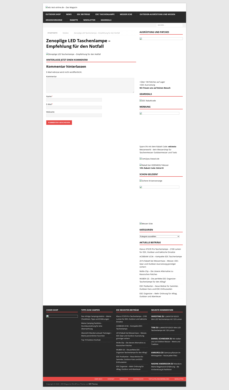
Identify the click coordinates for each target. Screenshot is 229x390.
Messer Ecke (126, 14)
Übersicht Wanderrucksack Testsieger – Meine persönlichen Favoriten (96, 334)
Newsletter (89, 20)
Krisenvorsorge (54, 20)
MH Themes (93, 384)
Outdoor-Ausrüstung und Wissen (157, 14)
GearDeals (106, 20)
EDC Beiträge (83, 14)
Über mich (98, 379)
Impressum (124, 379)
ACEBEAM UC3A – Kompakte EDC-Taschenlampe (161, 256)
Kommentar (51, 76)
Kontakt (111, 379)
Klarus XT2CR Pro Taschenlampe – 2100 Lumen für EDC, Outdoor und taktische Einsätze (131, 319)
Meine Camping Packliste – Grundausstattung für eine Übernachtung (91, 326)
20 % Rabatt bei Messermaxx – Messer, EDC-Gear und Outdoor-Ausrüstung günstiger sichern (159, 264)
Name (49, 96)
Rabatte (74, 20)
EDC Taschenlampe (104, 14)
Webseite (50, 112)
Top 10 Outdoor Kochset (91, 340)
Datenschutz (138, 379)
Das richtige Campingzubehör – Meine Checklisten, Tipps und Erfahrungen (96, 317)
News (69, 14)
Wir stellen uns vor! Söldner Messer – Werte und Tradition (166, 341)
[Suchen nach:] (169, 25)
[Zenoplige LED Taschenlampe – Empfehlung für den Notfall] (73, 54)
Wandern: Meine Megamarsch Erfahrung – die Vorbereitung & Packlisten (166, 366)
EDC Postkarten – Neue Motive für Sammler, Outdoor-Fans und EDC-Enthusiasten (129, 359)
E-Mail (49, 104)
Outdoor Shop (53, 14)
